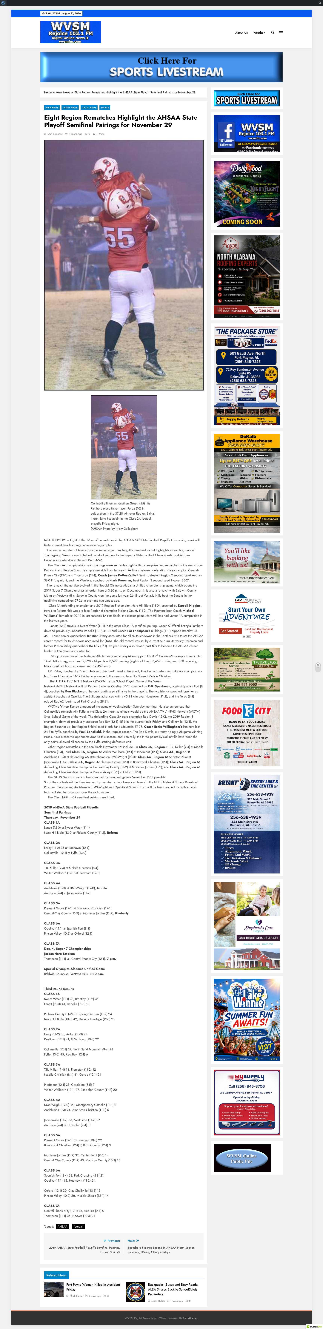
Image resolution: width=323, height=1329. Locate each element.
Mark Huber (77, 1296)
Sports (105, 107)
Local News (89, 107)
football (78, 1226)
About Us (241, 32)
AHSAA (62, 1226)
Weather (259, 32)
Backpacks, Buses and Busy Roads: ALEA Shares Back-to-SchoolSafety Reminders (173, 1289)
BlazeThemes (190, 1318)
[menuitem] (3, 3)
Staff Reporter (55, 134)
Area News (51, 107)
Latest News (70, 107)
